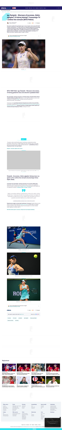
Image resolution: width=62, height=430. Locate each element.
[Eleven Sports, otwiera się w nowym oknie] (14, 8)
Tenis (23, 412)
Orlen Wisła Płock (15, 414)
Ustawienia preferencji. (32, 426)
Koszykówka (34, 404)
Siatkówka (52, 404)
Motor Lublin (14, 410)
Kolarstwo (42, 417)
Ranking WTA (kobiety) (24, 413)
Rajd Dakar (32, 414)
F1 (31, 413)
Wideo (41, 414)
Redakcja (52, 412)
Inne (42, 412)
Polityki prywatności (27, 426)
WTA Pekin (16, 320)
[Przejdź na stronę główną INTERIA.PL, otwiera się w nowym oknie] (3, 8)
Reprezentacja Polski (5, 414)
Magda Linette (24, 415)
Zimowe (23, 404)
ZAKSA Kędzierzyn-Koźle (53, 410)
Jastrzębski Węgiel (52, 409)
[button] (30, 8)
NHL (3, 413)
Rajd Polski (32, 415)
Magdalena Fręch (24, 416)
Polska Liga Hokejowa (5, 415)
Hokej (4, 412)
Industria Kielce (14, 415)
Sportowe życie (43, 415)
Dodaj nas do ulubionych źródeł (18, 36)
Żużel (14, 404)
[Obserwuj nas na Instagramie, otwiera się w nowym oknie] (37, 314)
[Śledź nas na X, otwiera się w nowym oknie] (38, 314)
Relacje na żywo (43, 413)
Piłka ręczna (15, 412)
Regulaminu (22, 426)
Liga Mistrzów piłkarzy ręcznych (16, 413)
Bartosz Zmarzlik (15, 409)
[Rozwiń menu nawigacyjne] (60, 8)
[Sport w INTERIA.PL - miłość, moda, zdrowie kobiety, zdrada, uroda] (9, 8)
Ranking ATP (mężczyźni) (25, 414)
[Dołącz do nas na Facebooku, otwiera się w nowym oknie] (36, 314)
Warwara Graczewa (23, 204)
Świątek (18, 99)
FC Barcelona (4, 410)
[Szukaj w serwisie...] (57, 8)
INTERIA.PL (40, 426)
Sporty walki (43, 404)
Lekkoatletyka (42, 416)
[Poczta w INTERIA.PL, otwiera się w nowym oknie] (59, 8)
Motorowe (33, 412)
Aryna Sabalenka (24, 417)
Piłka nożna (5, 404)
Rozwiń (23, 139)
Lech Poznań (4, 409)
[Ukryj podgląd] (60, 417)
